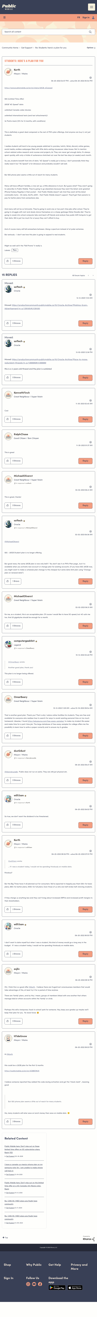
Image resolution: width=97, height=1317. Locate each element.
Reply (85, 261)
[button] (8, 261)
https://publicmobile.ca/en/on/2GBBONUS (22, 1071)
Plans (15, 250)
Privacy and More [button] (79, 1267)
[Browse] (6, 17)
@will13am (12, 861)
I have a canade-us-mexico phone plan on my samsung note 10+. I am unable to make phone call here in (24, 1168)
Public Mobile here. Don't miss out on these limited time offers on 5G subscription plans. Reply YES (22, 1150)
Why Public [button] (34, 1265)
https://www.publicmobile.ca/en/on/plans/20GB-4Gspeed (28, 88)
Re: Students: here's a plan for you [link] (50, 48)
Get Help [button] (54, 1265)
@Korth (32, 987)
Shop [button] (7, 1265)
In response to (23, 483)
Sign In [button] (8, 1278)
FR (78, 18)
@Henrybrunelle (11, 772)
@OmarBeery (13, 662)
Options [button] (90, 48)
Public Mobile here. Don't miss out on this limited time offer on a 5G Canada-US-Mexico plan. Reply (24, 1186)
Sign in (85, 18)
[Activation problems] (88, 275)
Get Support (26, 48)
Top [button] (6, 1238)
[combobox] (48, 32)
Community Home (10, 48)
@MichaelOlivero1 (12, 542)
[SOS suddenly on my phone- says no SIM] (93, 275)
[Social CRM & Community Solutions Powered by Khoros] (88, 1238)
